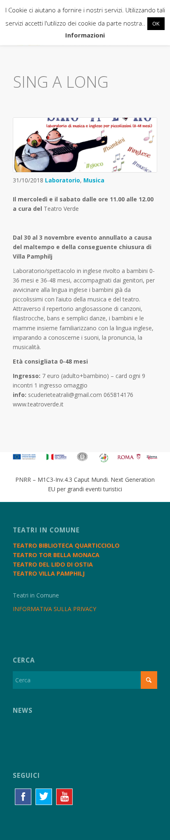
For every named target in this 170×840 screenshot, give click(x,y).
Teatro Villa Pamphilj (49, 573)
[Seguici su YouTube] (64, 797)
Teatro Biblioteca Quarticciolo (66, 545)
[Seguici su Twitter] (43, 797)
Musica (93, 180)
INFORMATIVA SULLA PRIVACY (54, 609)
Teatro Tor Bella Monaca (56, 555)
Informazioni (85, 35)
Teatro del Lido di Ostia (53, 564)
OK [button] (156, 23)
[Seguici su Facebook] (23, 797)
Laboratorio (62, 180)
